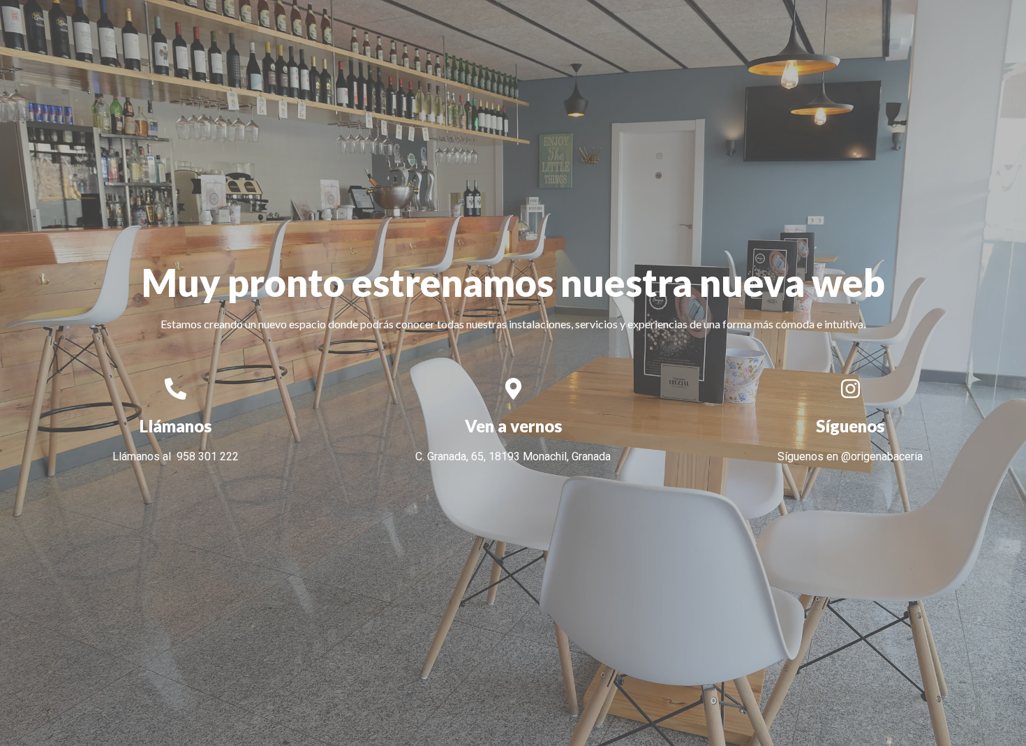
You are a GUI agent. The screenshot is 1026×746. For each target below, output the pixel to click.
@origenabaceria (882, 456)
